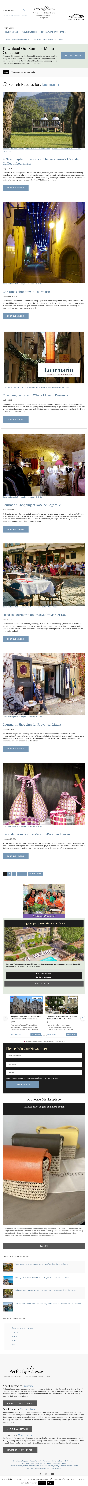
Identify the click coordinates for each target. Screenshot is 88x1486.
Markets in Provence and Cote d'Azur (36, 607)
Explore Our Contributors (20, 1450)
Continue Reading (16, 188)
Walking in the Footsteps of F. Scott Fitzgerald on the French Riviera (42, 1277)
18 (19, 874)
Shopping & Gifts (35, 284)
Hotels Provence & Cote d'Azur (37, 149)
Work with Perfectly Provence (33, 1463)
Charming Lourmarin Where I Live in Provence (35, 395)
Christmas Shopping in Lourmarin (26, 292)
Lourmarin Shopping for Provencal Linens (32, 724)
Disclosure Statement (69, 1466)
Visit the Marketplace (17, 1429)
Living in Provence (39, 387)
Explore (28, 387)
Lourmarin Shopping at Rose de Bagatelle (32, 505)
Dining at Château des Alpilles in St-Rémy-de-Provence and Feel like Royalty (46, 1290)
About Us (7, 16)
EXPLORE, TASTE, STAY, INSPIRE (52, 32)
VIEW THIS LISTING (43, 983)
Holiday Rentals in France (56, 1463)
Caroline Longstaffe (11, 284)
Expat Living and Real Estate (23, 1328)
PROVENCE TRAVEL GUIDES (43, 39)
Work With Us (15, 16)
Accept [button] (42, 1483)
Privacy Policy (53, 1078)
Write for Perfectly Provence (63, 1461)
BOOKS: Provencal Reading (16, 39)
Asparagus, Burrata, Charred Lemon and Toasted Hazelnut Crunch (42, 1264)
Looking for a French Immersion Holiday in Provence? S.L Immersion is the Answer (48, 1304)
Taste (55, 607)
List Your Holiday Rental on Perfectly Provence (28, 1466)
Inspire (23, 284)
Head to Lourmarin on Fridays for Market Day (34, 615)
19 (25, 874)
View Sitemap (56, 1468)
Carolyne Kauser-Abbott (13, 149)
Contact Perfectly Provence (38, 1468)
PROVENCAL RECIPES (29, 32)
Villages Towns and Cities (58, 387)
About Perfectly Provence (20, 1403)
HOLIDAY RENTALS (11, 32)
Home (6, 72)
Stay (14, 1340)
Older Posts (35, 874)
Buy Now (44, 1221)
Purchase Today (73, 55)
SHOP (61, 39)
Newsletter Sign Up (20, 1461)
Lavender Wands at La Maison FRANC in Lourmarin (39, 834)
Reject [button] (50, 1483)
